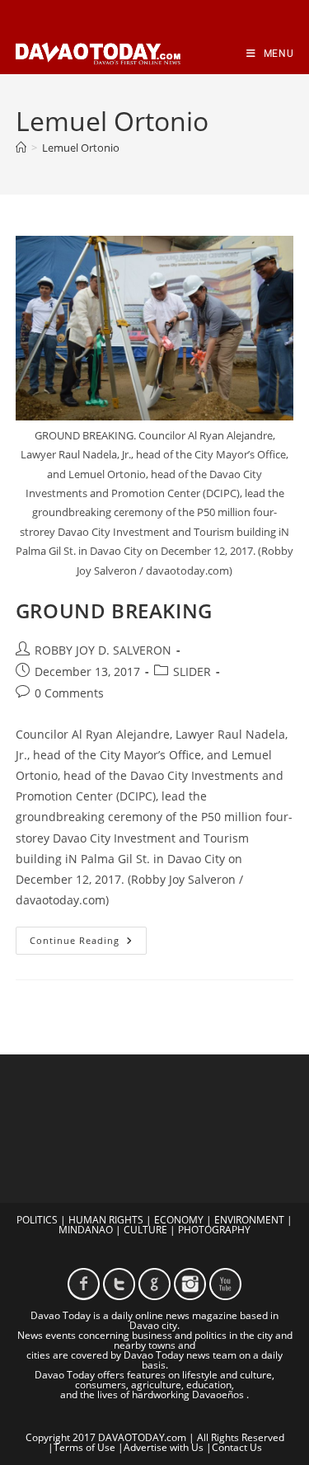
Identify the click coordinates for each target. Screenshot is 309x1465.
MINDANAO (86, 1230)
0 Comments (69, 693)
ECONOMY (179, 1220)
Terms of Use (84, 1447)
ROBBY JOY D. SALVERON (103, 650)
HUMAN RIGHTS (105, 1220)
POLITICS (37, 1220)
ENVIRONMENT (249, 1220)
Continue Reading (88, 943)
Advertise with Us (164, 1447)
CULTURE (145, 1230)
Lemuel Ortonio (80, 147)
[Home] (21, 147)
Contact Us (237, 1447)
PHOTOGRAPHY (214, 1230)
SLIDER (192, 671)
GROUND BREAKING (114, 610)
